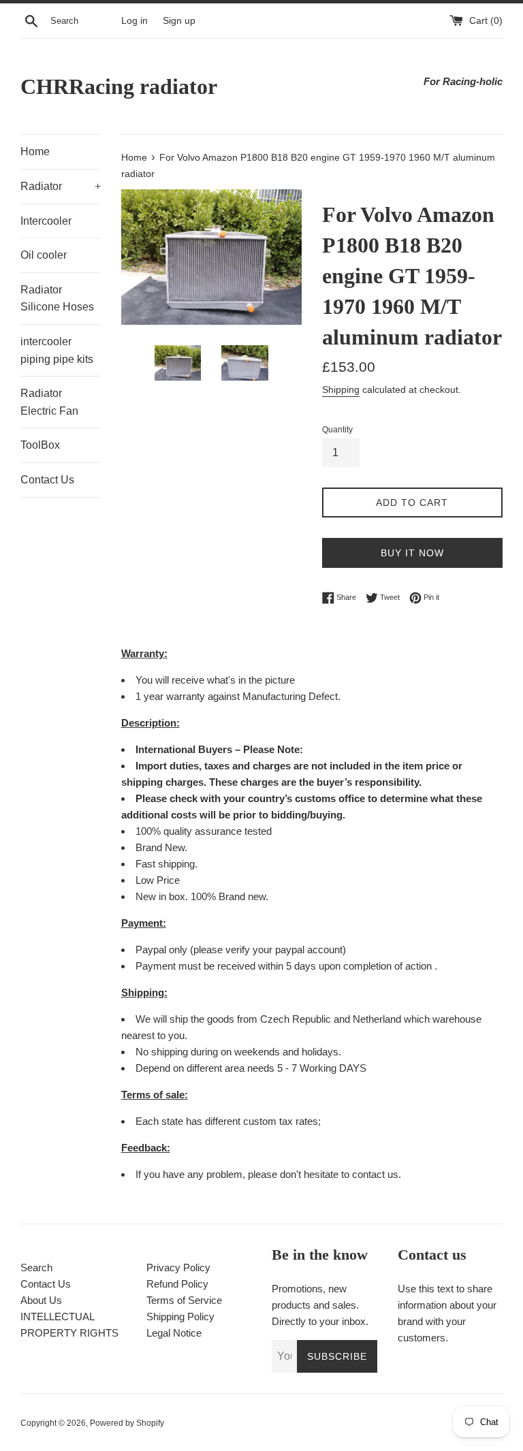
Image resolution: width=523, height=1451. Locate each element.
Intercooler (46, 221)
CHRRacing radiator (118, 86)
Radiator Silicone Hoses (57, 298)
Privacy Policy (178, 1267)
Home (35, 151)
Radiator (60, 186)
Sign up (179, 21)
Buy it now (412, 552)
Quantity (337, 429)
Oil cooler (43, 255)
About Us (41, 1300)
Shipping (341, 389)
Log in (134, 21)
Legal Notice (174, 1333)
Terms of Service (184, 1300)
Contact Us (47, 479)
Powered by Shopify (127, 1423)
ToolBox (40, 445)
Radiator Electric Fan (49, 402)
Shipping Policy (180, 1316)
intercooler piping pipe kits (56, 350)
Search (36, 1267)
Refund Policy (177, 1284)
